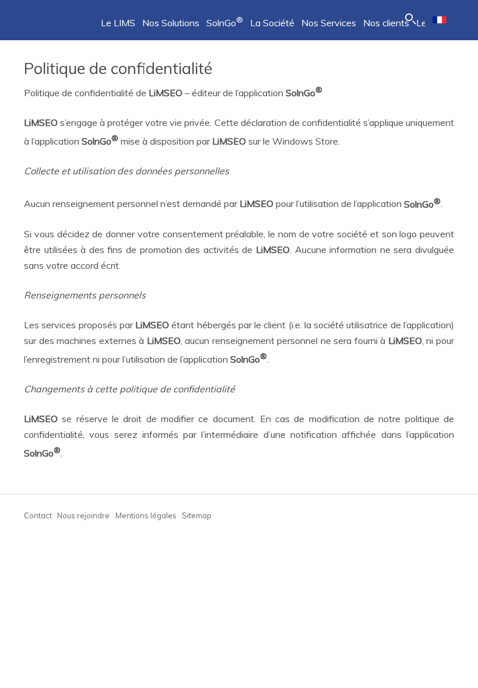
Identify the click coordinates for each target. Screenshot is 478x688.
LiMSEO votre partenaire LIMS (53, 17)
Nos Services (328, 23)
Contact (38, 515)
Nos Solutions (170, 23)
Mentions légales (146, 515)
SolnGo (224, 23)
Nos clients (386, 23)
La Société (272, 23)
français (440, 19)
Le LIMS (118, 23)
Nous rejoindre (83, 515)
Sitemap (197, 515)
